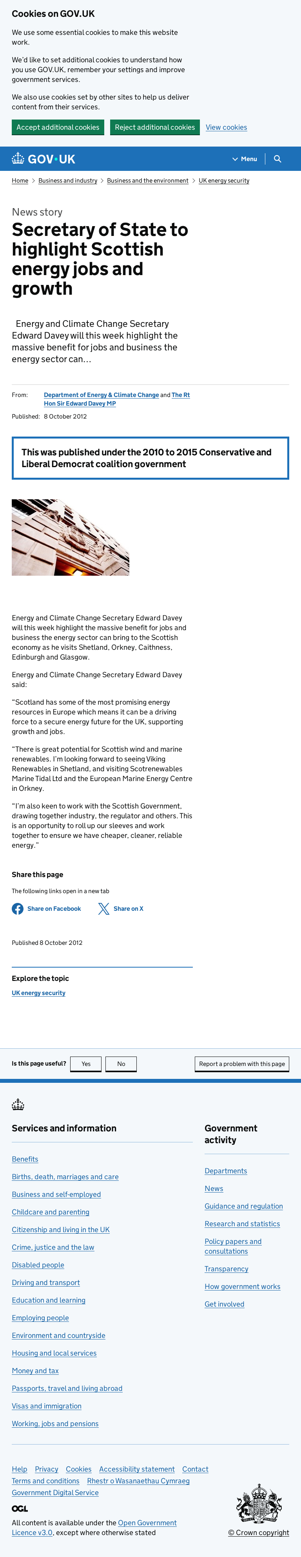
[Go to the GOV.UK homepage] (43, 159)
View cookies (226, 127)
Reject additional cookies (155, 127)
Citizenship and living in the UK (61, 1229)
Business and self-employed (56, 1194)
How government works (243, 1286)
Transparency (226, 1268)
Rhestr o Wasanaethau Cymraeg (138, 1480)
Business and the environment (148, 180)
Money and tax (35, 1370)
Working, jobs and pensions (55, 1423)
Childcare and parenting (50, 1211)
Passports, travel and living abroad (67, 1388)
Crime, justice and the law (53, 1247)
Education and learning (48, 1300)
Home (20, 180)
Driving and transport (46, 1282)
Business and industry (67, 180)
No (127, 1064)
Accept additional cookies (58, 127)
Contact (195, 1469)
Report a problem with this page (242, 1064)
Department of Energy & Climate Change (101, 395)
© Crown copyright (258, 1532)
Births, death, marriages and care (65, 1176)
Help (19, 1469)
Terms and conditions (46, 1480)
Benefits (25, 1159)
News (214, 1188)
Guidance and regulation (244, 1206)
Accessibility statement (137, 1469)
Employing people (40, 1317)
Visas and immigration (47, 1405)
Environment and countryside (58, 1335)
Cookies (79, 1469)
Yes (92, 1064)
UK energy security (224, 180)
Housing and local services (54, 1353)
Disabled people (38, 1264)
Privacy (46, 1469)
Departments (226, 1170)
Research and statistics (242, 1223)
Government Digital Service (55, 1492)
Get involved (225, 1304)
